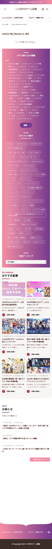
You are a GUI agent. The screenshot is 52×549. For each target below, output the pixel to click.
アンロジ (41, 75)
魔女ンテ (23, 110)
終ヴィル (11, 67)
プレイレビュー (14, 84)
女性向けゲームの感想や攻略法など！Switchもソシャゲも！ (26, 2)
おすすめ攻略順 (25, 104)
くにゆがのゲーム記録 (26, 9)
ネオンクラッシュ (28, 192)
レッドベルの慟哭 (40, 210)
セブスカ (11, 104)
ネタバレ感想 (13, 64)
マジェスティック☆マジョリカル (34, 201)
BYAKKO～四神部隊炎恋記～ (16, 148)
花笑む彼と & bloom (14, 242)
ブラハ (23, 90)
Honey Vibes (12, 157)
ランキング (12, 90)
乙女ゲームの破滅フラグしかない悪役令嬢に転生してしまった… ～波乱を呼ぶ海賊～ (26, 215)
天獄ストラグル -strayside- (30, 225)
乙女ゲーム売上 (29, 96)
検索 (25, 125)
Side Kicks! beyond (30, 166)
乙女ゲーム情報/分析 (36, 18)
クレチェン (36, 93)
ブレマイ (11, 119)
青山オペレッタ (40, 242)
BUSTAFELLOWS (14, 78)
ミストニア (27, 64)
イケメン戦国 (41, 175)
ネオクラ (11, 81)
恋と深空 (29, 229)
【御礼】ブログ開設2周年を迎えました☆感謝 (19, 438)
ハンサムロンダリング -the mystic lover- (20, 197)
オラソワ (34, 67)
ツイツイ (22, 81)
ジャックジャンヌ (15, 75)
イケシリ (35, 110)
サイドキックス (25, 119)
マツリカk (12, 110)
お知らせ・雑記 (13, 175)
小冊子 (11, 98)
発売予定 (24, 93)
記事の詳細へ (11, 315)
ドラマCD (12, 101)
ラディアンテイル (26, 72)
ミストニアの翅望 (28, 205)
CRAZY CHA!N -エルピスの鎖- (17, 153)
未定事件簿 (12, 69)
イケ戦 (38, 64)
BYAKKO (21, 113)
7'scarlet (11, 144)
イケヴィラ (25, 69)
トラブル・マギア (13, 192)
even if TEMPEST (35, 153)
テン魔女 (28, 78)
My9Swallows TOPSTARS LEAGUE (18, 162)
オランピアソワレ (26, 179)
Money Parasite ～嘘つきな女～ (30, 157)
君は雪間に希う (13, 225)
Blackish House (23, 144)
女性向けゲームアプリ (15, 229)
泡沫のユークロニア (26, 233)
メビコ (38, 78)
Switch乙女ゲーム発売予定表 (12, 18)
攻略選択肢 (12, 93)
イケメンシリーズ (27, 175)
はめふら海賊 (33, 113)
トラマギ (37, 98)
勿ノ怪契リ (28, 220)
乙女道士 (29, 75)
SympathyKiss (13, 96)
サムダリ (28, 84)
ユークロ (11, 116)
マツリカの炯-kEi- (13, 205)
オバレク (26, 107)
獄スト (11, 113)
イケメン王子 (39, 107)
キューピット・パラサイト (16, 183)
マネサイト (34, 116)
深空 (41, 96)
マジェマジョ (13, 87)
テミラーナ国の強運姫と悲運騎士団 (32, 188)
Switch (33, 90)
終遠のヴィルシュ (36, 238)
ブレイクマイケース (14, 201)
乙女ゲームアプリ (27, 101)
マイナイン (38, 69)
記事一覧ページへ (39, 459)
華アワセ (28, 242)
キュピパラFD (13, 107)
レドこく (22, 116)
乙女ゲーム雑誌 (24, 98)
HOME (6, 24)
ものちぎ (11, 72)
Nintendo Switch (38, 162)
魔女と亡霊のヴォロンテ (15, 247)
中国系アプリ (28, 87)
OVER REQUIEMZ (14, 166)
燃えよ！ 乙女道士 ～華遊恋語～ (17, 238)
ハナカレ (22, 67)
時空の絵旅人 (35, 81)
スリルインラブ (13, 188)
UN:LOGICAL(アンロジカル (29, 170)
